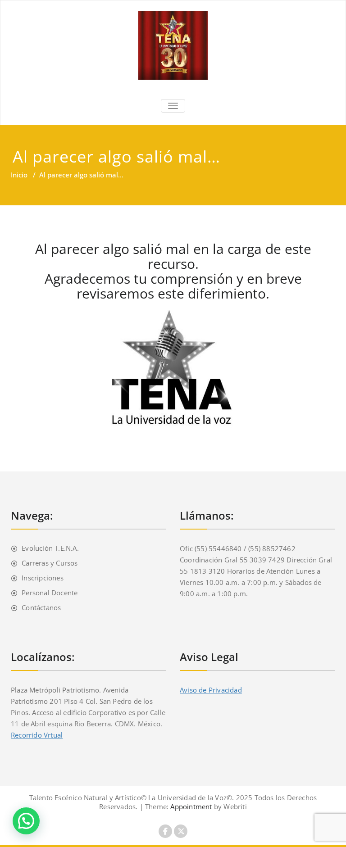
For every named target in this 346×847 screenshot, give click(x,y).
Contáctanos (41, 607)
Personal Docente (49, 592)
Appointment (190, 806)
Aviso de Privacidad (211, 689)
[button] (26, 820)
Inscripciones (43, 577)
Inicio (19, 174)
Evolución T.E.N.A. (50, 548)
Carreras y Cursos (49, 562)
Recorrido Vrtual (37, 734)
